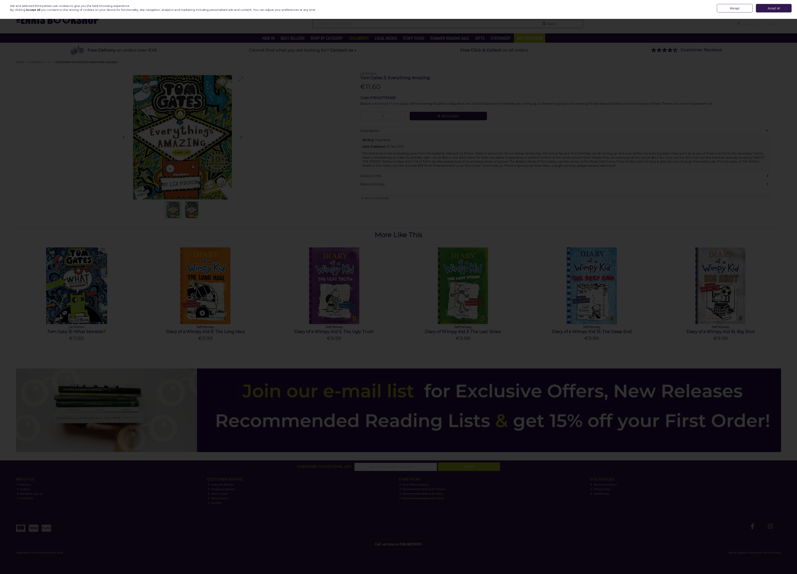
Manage (735, 8)
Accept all (774, 8)
